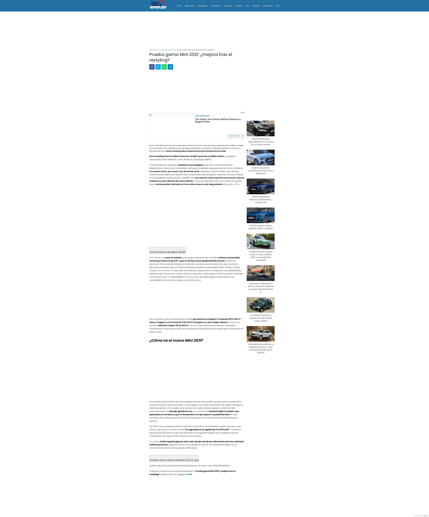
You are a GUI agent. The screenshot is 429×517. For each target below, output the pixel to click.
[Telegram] (170, 67)
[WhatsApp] (164, 67)
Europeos (228, 5)
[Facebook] (152, 67)
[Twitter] (158, 67)
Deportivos (267, 5)
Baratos (256, 5)
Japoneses (190, 5)
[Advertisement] (214, 30)
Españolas (202, 5)
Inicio (179, 5)
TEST (278, 5)
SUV (247, 5)
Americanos (215, 5)
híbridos (239, 5)
